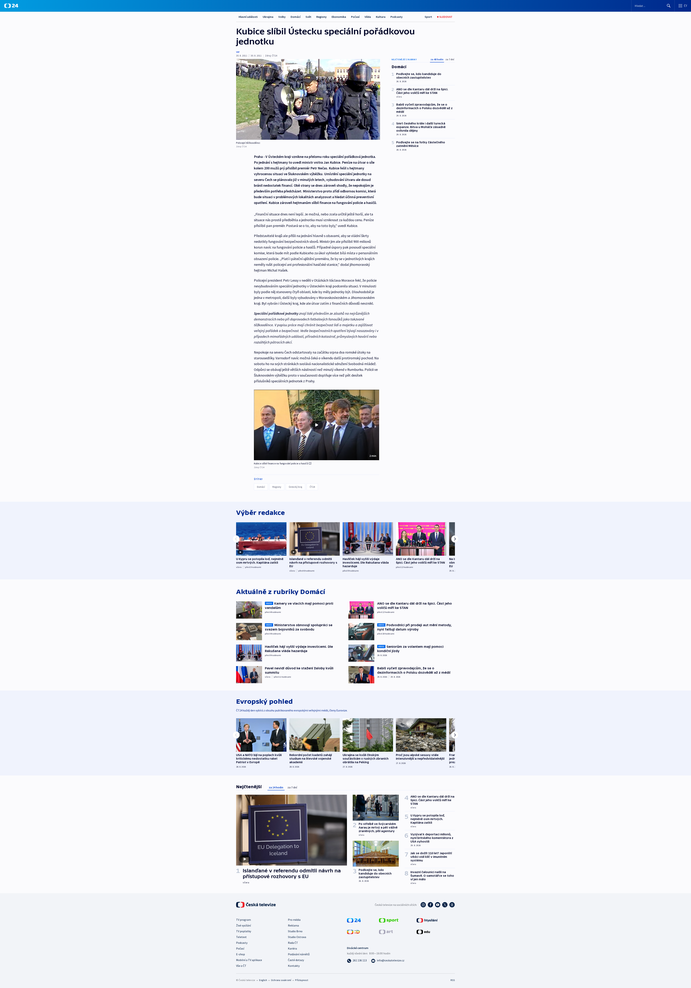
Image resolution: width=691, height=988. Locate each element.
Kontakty (294, 965)
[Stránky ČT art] (386, 931)
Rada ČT (293, 942)
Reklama (293, 925)
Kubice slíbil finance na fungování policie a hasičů (281, 463)
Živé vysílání (243, 925)
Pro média (294, 919)
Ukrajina (268, 17)
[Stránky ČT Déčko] (353, 931)
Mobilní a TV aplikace (249, 960)
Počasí (355, 17)
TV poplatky (243, 931)
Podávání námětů (299, 954)
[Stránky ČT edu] (423, 931)
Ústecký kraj (295, 486)
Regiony (321, 17)
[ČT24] (11, 6)
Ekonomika (339, 17)
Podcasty (396, 17)
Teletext (241, 937)
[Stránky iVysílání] (427, 920)
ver (238, 51)
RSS (453, 980)
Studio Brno (295, 931)
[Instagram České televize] (423, 905)
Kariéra (292, 948)
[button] (316, 425)
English (263, 980)
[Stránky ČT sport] (388, 920)
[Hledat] (668, 6)
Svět (308, 17)
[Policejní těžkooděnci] (308, 99)
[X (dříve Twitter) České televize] (445, 905)
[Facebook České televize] (430, 905)
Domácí (296, 17)
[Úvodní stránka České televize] (256, 905)
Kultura (380, 17)
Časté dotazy (296, 960)
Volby (282, 17)
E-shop (240, 954)
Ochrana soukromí (281, 980)
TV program (243, 919)
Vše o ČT (241, 965)
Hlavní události (248, 17)
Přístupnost (301, 980)
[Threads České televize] (452, 905)
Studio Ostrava (297, 937)
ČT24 (312, 486)
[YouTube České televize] (438, 905)
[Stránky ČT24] (354, 920)
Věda (368, 17)
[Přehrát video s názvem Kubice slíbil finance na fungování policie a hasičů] (316, 425)
